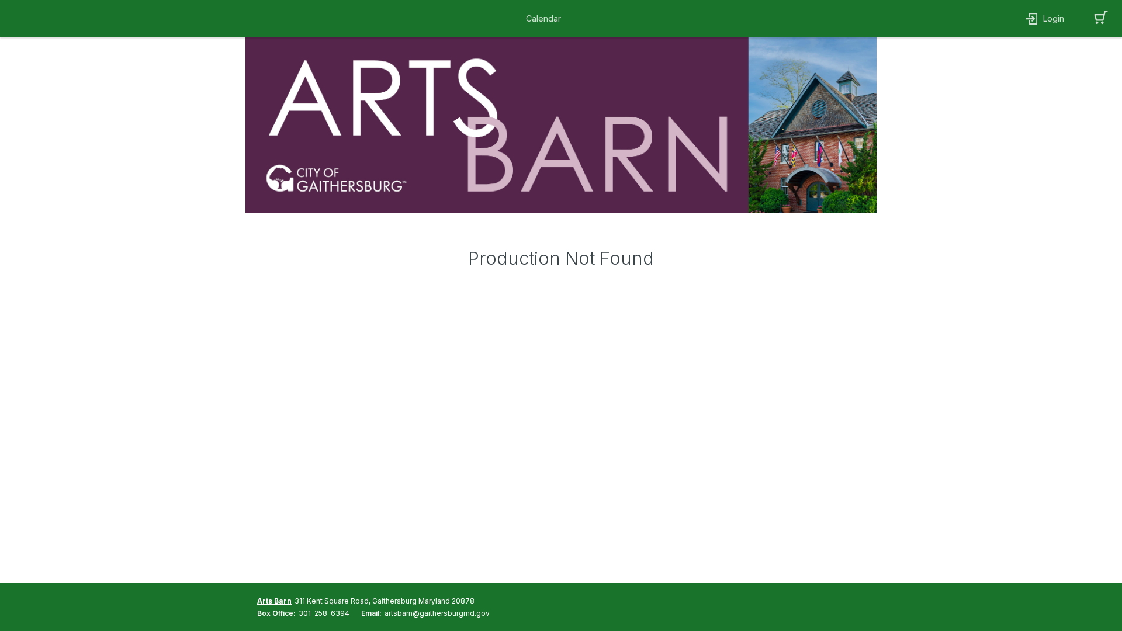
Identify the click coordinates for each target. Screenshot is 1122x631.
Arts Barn (274, 601)
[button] (546, 18)
